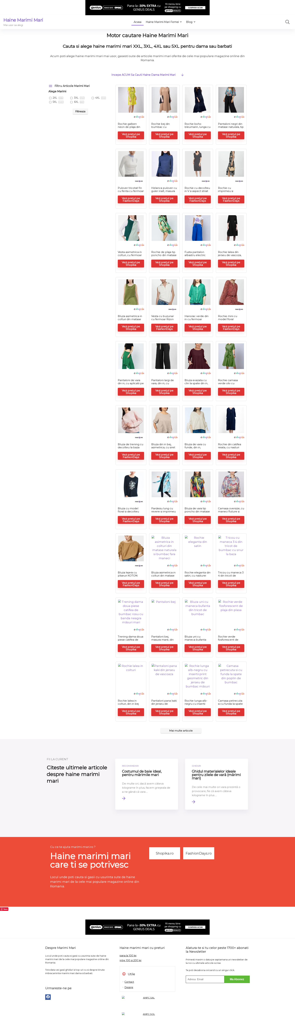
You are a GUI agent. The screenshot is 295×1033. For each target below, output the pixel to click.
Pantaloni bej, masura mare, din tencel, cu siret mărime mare (162, 641)
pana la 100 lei (128, 955)
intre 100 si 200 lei (130, 960)
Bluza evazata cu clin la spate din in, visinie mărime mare (198, 383)
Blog (189, 22)
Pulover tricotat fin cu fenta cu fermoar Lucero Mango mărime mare (131, 192)
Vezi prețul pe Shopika (131, 135)
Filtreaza (80, 111)
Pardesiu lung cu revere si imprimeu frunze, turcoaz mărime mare (163, 513)
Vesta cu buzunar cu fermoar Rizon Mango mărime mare (162, 320)
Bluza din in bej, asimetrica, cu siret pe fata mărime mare (163, 449)
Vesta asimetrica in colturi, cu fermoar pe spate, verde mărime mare (130, 256)
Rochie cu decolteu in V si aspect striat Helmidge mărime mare (197, 192)
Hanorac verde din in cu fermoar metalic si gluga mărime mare (196, 320)
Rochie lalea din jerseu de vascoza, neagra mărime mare (229, 256)
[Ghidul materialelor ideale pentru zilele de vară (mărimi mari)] (216, 784)
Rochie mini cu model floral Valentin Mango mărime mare (228, 320)
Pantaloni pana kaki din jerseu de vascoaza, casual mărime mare (164, 705)
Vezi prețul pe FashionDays (131, 199)
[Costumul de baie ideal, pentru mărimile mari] (146, 784)
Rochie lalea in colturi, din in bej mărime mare (128, 703)
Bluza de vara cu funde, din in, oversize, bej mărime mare (195, 449)
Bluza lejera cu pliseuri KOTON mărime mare (128, 575)
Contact (129, 981)
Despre (128, 987)
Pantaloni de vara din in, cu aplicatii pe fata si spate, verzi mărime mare (131, 385)
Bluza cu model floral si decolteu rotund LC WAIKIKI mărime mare (130, 513)
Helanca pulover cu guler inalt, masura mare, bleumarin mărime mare (164, 192)
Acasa (137, 22)
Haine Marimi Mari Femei (162, 22)
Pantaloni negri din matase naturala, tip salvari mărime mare (231, 128)
